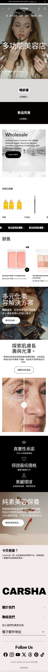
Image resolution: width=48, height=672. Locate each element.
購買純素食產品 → (13, 523)
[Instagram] (12, 655)
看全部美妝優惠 (14, 227)
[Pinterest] (36, 655)
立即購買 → (24, 97)
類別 (27, 16)
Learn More (13, 154)
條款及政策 (24, 668)
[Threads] (30, 655)
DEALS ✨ (33, 1)
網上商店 (13, 16)
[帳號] (39, 9)
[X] (24, 655)
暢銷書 (33, 16)
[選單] (3, 9)
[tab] (24, 175)
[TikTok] (42, 655)
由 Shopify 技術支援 (30, 662)
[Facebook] (5, 655)
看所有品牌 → (11, 320)
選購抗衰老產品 (24, 370)
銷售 (40, 16)
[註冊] (43, 632)
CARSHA (19, 662)
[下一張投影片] (42, 206)
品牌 (21, 16)
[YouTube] (18, 655)
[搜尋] (9, 9)
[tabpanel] (24, 150)
